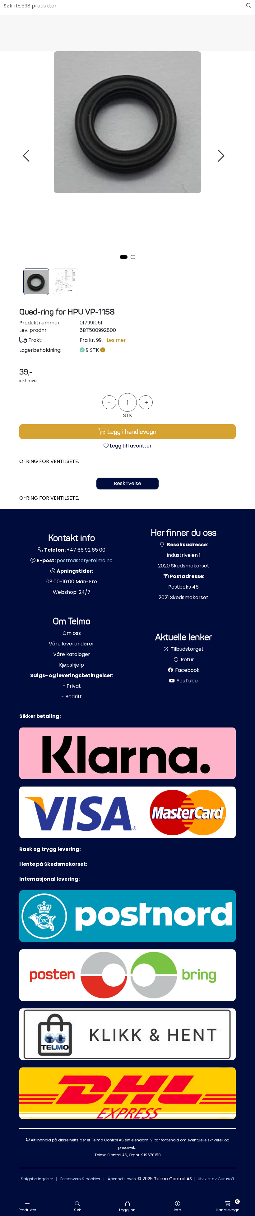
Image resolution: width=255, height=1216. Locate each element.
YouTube (186, 680)
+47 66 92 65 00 (86, 549)
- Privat (72, 686)
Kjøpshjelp (71, 664)
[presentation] (27, 155)
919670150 (151, 1155)
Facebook (187, 670)
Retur (186, 659)
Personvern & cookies (80, 1179)
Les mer (116, 340)
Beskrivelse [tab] (127, 483)
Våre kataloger (71, 654)
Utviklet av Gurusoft (216, 1179)
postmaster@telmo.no (85, 560)
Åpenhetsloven (122, 1179)
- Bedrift (71, 696)
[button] (124, 257)
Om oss (72, 633)
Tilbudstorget (186, 649)
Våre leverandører (71, 643)
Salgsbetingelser (37, 1179)
